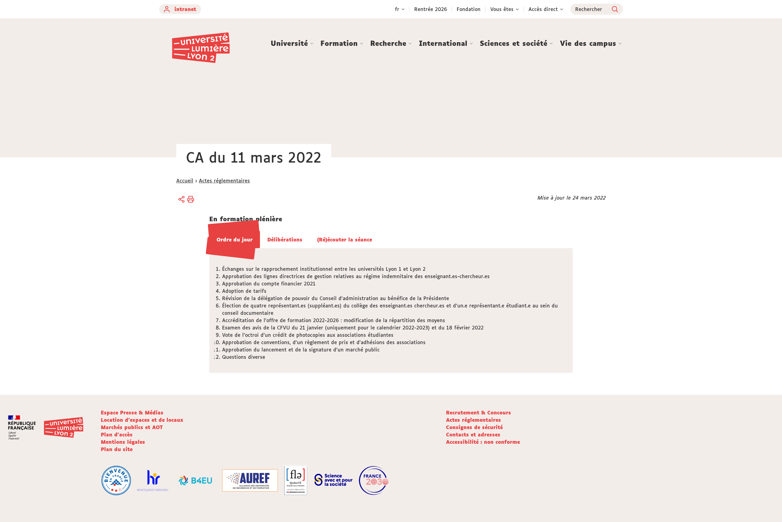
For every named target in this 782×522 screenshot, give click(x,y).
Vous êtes (501, 9)
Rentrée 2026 (430, 9)
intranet (185, 9)
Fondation (469, 9)
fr (397, 9)
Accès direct (543, 9)
